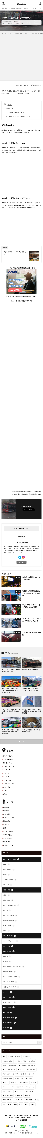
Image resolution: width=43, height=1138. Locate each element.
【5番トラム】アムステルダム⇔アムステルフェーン (31, 620)
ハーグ (34, 1082)
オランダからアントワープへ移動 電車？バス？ (31, 731)
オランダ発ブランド (11, 941)
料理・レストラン (8, 818)
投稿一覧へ (21, 562)
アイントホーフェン (15, 1057)
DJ (4, 1057)
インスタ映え (31, 1069)
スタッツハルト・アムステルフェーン (16, 253)
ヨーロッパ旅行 (8, 1095)
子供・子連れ (9, 925)
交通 (16, 21)
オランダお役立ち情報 (16, 8)
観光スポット (27, 8)
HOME (5, 33)
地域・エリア (31, 1117)
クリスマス (7, 1074)
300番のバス (8, 109)
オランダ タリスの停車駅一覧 (31, 634)
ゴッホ (24, 1074)
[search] (40, 1043)
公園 (37, 1100)
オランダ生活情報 (10, 1017)
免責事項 (37, 492)
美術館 (7, 956)
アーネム (6, 790)
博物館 (7, 961)
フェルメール (30, 1087)
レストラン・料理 (10, 915)
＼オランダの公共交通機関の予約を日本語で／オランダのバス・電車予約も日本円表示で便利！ (21, 282)
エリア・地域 (9, 997)
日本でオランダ (8, 845)
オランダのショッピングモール (14, 966)
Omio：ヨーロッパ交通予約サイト (21, 301)
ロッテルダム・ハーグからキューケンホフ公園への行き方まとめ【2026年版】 (11, 690)
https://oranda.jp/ (17, 552)
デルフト (14, 1082)
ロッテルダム (7, 763)
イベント (35, 8)
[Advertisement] (21, 56)
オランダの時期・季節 (11, 905)
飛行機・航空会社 (10, 920)
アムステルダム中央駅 (10, 1065)
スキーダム (6, 787)
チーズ (6, 1082)
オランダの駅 (11, 879)
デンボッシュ (24, 1082)
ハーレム (6, 1087)
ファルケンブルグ (8, 783)
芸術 (6, 895)
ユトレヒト (6, 777)
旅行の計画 (8, 900)
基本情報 (6, 807)
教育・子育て (9, 1007)
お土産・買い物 (8, 831)
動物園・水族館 (9, 971)
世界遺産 (29, 1100)
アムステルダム (8, 756)
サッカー (32, 1074)
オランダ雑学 (7, 838)
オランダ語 (6, 842)
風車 (33, 1104)
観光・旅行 (5, 8)
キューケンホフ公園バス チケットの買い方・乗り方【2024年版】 (11, 711)
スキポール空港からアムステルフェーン (18, 116)
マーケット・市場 (10, 982)
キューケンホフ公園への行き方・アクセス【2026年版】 (30, 689)
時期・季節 (6, 814)
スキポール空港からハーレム (15, 112)
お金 (6, 864)
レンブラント (7, 1100)
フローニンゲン (9, 1002)
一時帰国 (8, 1028)
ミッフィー (20, 1091)
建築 (6, 931)
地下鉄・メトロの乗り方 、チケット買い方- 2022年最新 (31, 593)
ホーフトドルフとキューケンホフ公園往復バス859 (11, 671)
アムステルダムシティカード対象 (26, 1061)
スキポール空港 (8, 23)
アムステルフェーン (18, 23)
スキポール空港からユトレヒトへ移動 (31, 578)
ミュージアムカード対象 (12, 977)
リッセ (28, 1095)
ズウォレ (6, 794)
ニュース (8, 885)
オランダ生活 (7, 835)
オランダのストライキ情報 (30, 670)
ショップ (8, 1012)
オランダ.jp (25, 1131)
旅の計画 (6, 811)
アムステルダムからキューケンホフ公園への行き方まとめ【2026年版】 (11, 732)
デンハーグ (6, 770)
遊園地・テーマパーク (11, 987)
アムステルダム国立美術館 (27, 1065)
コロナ (16, 1074)
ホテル (7, 910)
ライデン (6, 773)
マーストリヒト (8, 780)
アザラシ (27, 1057)
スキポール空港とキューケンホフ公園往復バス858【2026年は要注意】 (31, 711)
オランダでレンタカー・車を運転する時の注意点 (31, 606)
